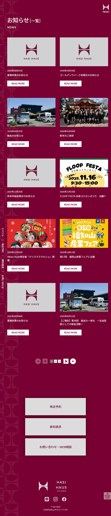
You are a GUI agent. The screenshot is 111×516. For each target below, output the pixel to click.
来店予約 (3, 247)
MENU (106, 12)
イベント (3, 232)
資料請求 (3, 263)
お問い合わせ (3, 282)
